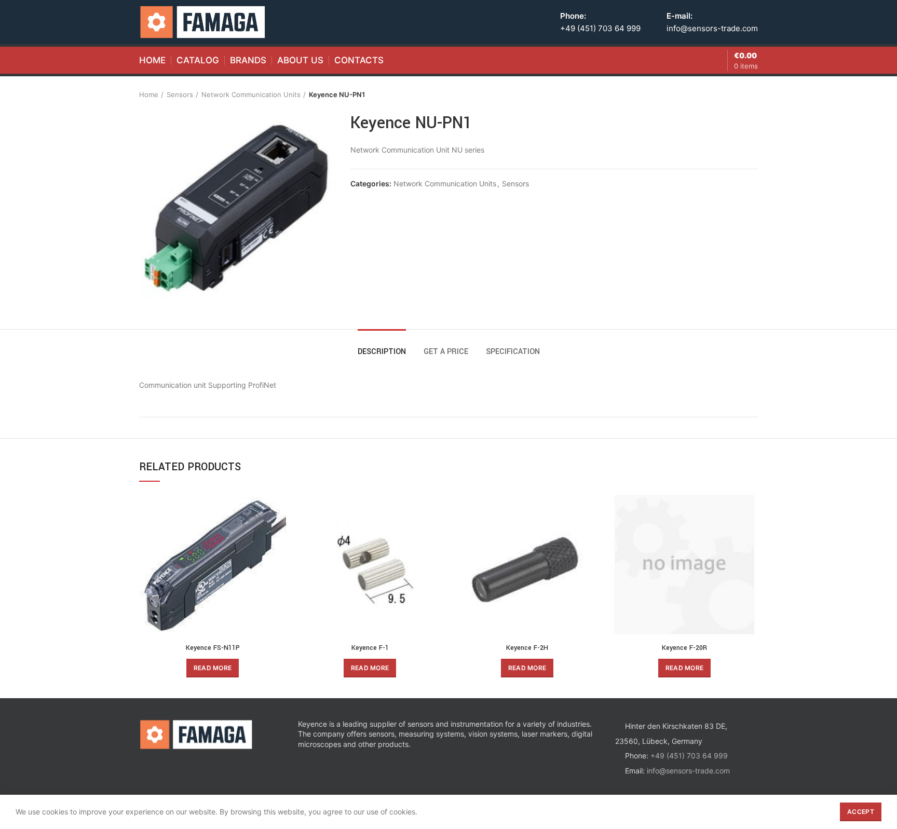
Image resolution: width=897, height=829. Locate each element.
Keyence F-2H (527, 648)
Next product (753, 94)
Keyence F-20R (684, 648)
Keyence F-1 (370, 648)
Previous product (732, 94)
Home (148, 94)
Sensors (180, 94)
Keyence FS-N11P (213, 648)
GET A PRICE (446, 351)
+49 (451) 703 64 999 (600, 28)
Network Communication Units (251, 94)
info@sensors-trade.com (712, 28)
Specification (513, 351)
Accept (860, 812)
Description (382, 351)
